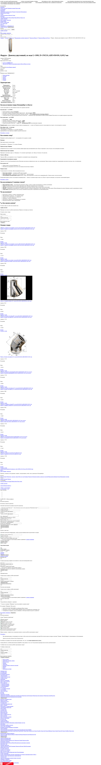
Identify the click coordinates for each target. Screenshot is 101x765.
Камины (26, 476)
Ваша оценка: (3, 214)
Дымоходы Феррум (33, 37)
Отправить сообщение (5, 657)
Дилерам (14, 11)
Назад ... (2, 470)
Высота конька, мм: (4, 519)
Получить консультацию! (5, 596)
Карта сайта (18, 8)
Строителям (18, 11)
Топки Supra (26, 730)
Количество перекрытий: (5, 523)
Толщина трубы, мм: (4, 518)
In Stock (7, 67)
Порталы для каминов (5, 722)
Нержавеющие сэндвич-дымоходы (22, 37)
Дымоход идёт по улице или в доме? (7, 521)
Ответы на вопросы (4, 15)
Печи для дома (21, 476)
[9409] (16, 388)
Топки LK (60, 730)
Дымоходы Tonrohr (4, 740)
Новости (10, 15)
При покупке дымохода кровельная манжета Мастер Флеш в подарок (16, 63)
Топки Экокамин (3, 729)
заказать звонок (11, 27)
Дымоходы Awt (11, 740)
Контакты (2, 481)
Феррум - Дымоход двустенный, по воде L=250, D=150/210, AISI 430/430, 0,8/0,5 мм (17, 228)
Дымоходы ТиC (33, 734)
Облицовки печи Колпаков (27, 695)
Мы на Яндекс (17, 17)
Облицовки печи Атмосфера (16, 696)
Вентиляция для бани (64, 476)
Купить (1, 69)
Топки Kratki (10, 730)
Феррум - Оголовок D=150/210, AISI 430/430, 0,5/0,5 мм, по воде (13, 437)
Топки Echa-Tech (3, 730)
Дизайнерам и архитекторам (6, 11)
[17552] (16, 316)
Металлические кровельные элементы (22, 742)
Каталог (6, 37)
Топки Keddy (21, 730)
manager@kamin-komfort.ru (5, 485)
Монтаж (9, 479)
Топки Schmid (55, 730)
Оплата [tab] (4, 77)
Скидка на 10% (8, 62)
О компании (2, 9)
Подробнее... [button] (3, 634)
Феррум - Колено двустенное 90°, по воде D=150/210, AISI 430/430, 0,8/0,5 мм (16, 317)
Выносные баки (13, 752)
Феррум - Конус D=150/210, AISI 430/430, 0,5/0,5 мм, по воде (12, 421)
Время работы (6, 17)
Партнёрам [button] (2, 10)
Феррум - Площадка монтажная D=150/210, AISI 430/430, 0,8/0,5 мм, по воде (15, 373)
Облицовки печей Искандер (49, 695)
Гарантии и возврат (11, 8)
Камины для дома (21, 722)
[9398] (17, 243)
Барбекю (55, 476)
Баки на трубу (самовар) (5, 752)
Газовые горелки (3, 678)
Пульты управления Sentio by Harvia (29, 754)
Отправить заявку (4, 541)
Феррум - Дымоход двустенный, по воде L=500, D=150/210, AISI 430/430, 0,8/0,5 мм (17, 245)
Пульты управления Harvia (5, 754)
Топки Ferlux (15, 730)
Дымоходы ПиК (3, 735)
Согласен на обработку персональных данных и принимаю (18, 539)
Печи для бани (3, 476)
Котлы (59, 476)
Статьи (13, 15)
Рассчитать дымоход (4, 525)
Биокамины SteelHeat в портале (6, 725)
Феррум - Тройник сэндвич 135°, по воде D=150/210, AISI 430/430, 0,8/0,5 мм (15, 300)
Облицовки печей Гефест (5, 695)
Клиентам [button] (2, 7)
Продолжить (13, 612)
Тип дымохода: (3, 522)
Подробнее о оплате (4, 179)
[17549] (11, 452)
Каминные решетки (4, 727)
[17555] (13, 436)
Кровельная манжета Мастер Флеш (7, 742)
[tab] (6, 59)
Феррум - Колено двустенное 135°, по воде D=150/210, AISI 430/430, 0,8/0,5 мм (16, 356)
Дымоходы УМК (3, 734)
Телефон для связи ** (4, 510)
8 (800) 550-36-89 (3, 18)
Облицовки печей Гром (5, 696)
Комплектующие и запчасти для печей (40, 476)
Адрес (1, 17)
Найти (13, 29)
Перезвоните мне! (4, 582)
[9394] (17, 227)
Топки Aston (71, 730)
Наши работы (3, 13)
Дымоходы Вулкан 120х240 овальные (8, 746)
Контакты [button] (2, 16)
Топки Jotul (43, 730)
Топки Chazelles (37, 730)
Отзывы (7, 13)
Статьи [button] (1, 14)
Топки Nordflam (65, 730)
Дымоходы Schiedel (19, 740)
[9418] (16, 404)
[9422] (16, 299)
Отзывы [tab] (4, 80)
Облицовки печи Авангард (38, 695)
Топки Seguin (16, 729)
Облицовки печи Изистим (16, 695)
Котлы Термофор (15, 762)
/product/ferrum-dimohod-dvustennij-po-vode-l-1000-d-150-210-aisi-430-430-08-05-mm (16, 469)
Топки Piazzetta (22, 729)
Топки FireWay (10, 729)
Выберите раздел (3, 73)
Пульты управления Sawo (16, 754)
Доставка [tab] (4, 76)
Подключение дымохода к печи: (6, 524)
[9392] (15, 260)
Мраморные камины (14, 722)
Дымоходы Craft (26, 734)
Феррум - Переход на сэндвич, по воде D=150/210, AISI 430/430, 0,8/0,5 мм (15, 261)
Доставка (5, 8)
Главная (2, 37)
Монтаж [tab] (4, 78)
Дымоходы (11, 37)
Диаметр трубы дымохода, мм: (6, 517)
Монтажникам (24, 11)
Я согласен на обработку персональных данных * (12, 567)
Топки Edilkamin (49, 730)
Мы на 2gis (22, 17)
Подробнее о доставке (4, 132)
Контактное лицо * (34, 507)
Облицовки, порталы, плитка (12, 476)
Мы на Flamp (11, 17)
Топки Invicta (31, 730)
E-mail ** (2, 512)
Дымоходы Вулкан (19, 734)
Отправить (3, 222)
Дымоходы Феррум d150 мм (44, 37)
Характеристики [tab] (6, 75)
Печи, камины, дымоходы (5, 20)
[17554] (13, 420)
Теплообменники (20, 752)
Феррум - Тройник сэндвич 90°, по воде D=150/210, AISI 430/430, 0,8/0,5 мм (15, 405)
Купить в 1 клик (3, 70)
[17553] (16, 355)
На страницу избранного (5, 612)
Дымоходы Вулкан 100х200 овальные (23, 746)
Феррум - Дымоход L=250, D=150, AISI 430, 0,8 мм (10, 454)
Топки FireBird (28, 729)
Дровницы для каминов (13, 727)
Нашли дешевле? (12, 67)
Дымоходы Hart (26, 740)
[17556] (16, 371)
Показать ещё (3, 698)
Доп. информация (4, 516)
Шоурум (6, 481)
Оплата (1, 8)
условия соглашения (30, 539)
